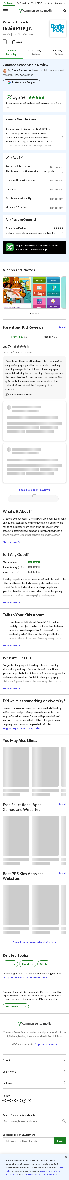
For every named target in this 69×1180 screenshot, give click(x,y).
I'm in (60, 1140)
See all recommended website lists (34, 942)
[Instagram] (4, 1101)
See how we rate (16, 1006)
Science (33, 673)
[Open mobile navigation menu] (5, 11)
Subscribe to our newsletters (19, 1134)
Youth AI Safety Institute (41, 3)
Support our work (46, 1044)
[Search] (63, 1121)
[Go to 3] (38, 313)
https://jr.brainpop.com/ (23, 34)
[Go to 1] (33, 313)
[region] (34, 1167)
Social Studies (37, 677)
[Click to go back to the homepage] (35, 11)
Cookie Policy (28, 1174)
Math (30, 669)
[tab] (11, 52)
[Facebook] (14, 1101)
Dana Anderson (21, 70)
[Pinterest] (19, 1101)
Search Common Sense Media (19, 1115)
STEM (44, 963)
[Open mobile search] (64, 11)
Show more (10, 542)
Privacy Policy (12, 1174)
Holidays (27, 963)
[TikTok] (24, 1101)
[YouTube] (9, 1101)
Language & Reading (26, 665)
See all (62, 327)
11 (20, 567)
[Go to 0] (30, 313)
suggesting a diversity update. (21, 728)
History (10, 963)
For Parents (9, 3)
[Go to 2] (36, 313)
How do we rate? (23, 74)
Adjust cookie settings (46, 1174)
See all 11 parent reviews (34, 489)
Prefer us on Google (23, 82)
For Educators (23, 3)
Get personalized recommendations (25, 977)
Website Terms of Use (50, 1171)
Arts (50, 681)
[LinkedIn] (29, 1101)
